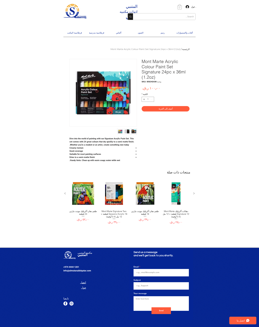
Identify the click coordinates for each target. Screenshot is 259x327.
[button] (179, 6)
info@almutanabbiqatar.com (77, 270)
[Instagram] (71, 303)
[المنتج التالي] (65, 193)
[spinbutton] (147, 99)
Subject (137, 280)
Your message (140, 293)
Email (136, 267)
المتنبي (131, 6)
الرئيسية (186, 49)
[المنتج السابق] (194, 193)
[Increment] (143, 99)
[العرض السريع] (176, 193)
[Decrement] (152, 99)
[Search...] (130, 16)
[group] (129, 201)
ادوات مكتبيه (128, 12)
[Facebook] (65, 303)
